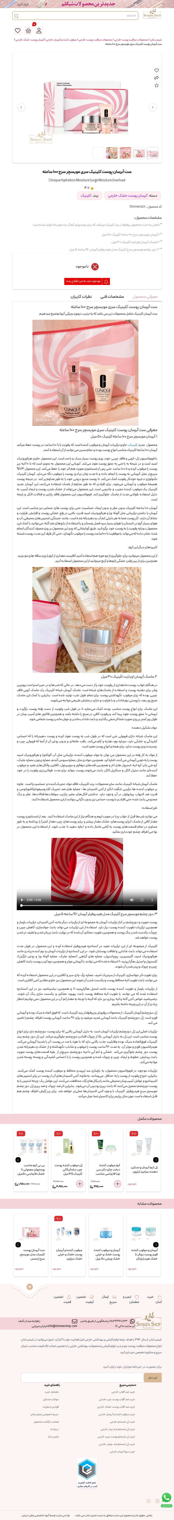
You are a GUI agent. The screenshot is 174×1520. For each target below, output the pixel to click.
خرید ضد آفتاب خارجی (123, 1392)
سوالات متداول (51, 1399)
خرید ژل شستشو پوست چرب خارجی (116, 1437)
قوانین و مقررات (50, 1407)
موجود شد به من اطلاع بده (83, 281)
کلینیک (86, 196)
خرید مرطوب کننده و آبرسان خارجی (116, 1414)
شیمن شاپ (156, 40)
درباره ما (55, 1429)
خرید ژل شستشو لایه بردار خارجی (118, 1429)
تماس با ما (53, 1437)
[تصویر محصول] (153, 153)
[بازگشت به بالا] (30, 1287)
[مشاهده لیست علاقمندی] (17, 30)
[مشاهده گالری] (98, 153)
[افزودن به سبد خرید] (42, 1184)
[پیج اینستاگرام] (157, 1498)
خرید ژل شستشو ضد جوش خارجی (117, 1444)
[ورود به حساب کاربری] (39, 30)
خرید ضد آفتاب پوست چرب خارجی (117, 1399)
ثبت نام (153, 1378)
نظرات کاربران (81, 297)
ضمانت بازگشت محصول (46, 1422)
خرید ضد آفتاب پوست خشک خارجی (116, 1407)
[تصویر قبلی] (21, 107)
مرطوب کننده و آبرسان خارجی (61, 40)
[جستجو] (16, 15)
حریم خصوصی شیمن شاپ (44, 1414)
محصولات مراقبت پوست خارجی (131, 40)
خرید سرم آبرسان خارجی (122, 1452)
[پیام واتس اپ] (148, 1498)
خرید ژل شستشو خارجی (122, 1422)
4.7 (87, 187)
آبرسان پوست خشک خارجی (29, 40)
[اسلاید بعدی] (156, 1160)
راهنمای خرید (52, 1392)
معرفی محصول (144, 297)
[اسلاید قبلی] (18, 1160)
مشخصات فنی (112, 297)
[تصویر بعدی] (152, 107)
